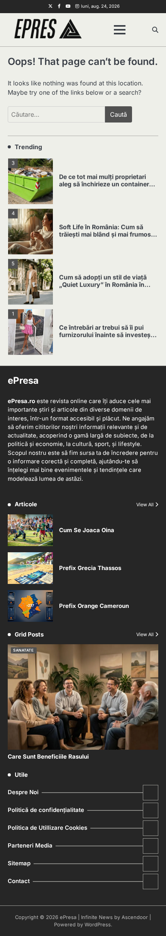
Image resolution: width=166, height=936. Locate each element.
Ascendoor (135, 917)
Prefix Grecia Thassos (90, 568)
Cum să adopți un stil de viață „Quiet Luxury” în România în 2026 (103, 283)
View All (145, 504)
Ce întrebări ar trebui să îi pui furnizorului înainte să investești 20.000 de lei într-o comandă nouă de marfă (106, 337)
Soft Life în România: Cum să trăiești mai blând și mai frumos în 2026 (105, 233)
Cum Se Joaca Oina (86, 530)
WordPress (98, 924)
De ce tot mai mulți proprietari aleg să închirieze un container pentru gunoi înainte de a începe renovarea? (106, 186)
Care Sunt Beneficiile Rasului (48, 756)
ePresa (68, 917)
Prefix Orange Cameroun (94, 605)
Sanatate (23, 650)
